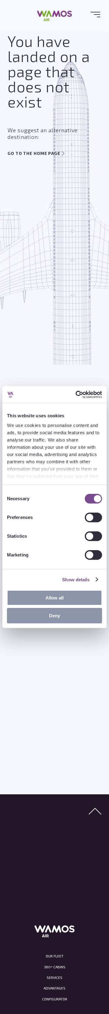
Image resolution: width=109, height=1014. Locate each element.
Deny (54, 615)
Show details (76, 579)
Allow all (54, 597)
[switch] (93, 517)
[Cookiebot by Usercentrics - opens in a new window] (77, 395)
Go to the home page (34, 153)
